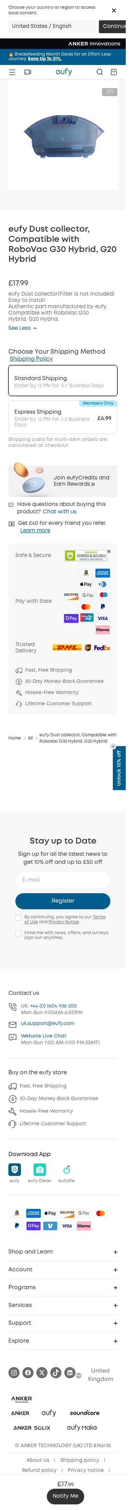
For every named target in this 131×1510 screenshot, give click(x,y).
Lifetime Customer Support (53, 1124)
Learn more (35, 530)
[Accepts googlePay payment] (84, 1213)
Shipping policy (79, 1460)
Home (14, 738)
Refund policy (39, 1470)
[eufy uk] (64, 72)
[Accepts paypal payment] (16, 1226)
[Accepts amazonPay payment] (16, 1213)
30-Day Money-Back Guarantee (59, 1099)
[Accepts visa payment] (67, 1226)
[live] (28, 72)
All (30, 738)
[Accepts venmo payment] (50, 1226)
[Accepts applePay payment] (50, 1213)
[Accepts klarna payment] (84, 1226)
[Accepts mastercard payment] (100, 1213)
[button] (113, 10)
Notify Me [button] (65, 1496)
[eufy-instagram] (14, 1372)
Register (63, 901)
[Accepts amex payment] (33, 1213)
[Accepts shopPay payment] (33, 1226)
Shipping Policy (31, 359)
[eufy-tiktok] (55, 1372)
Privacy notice (86, 1470)
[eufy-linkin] (69, 1372)
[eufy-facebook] (28, 1372)
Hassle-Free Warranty (46, 1111)
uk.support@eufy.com (47, 1023)
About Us (38, 1460)
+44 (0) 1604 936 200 (53, 1006)
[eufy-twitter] (42, 1372)
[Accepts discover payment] (67, 1213)
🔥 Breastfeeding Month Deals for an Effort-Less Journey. (59, 56)
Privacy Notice (64, 922)
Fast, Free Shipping (43, 1086)
